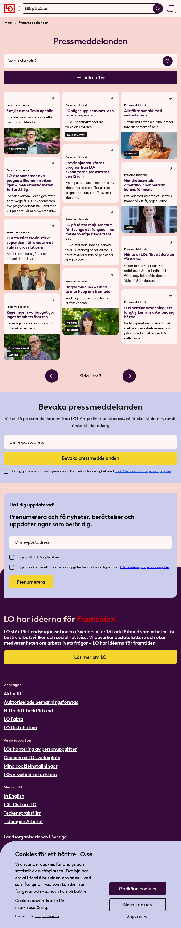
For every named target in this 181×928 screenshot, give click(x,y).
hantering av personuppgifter (147, 567)
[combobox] (91, 8)
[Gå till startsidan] (9, 8)
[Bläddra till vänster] (51, 376)
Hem (8, 23)
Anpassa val (137, 916)
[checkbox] (6, 471)
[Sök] (158, 8)
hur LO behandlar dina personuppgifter (143, 471)
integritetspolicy (47, 916)
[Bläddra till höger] (129, 376)
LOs (123, 567)
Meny (172, 11)
